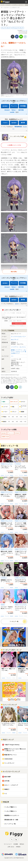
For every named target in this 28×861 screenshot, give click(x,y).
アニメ (21, 492)
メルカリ (5, 122)
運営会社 (22, 844)
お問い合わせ (11, 846)
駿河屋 (23, 122)
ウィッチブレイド (9, 763)
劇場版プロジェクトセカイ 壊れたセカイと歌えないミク (15, 749)
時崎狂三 (6, 789)
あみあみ (5, 106)
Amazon (7, 110)
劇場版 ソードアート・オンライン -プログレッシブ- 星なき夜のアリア (18, 351)
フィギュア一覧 (14, 621)
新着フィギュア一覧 (9, 445)
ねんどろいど (14, 339)
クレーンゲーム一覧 (10, 824)
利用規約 (18, 846)
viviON (12, 112)
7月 (9, 416)
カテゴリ (23, 401)
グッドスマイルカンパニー (18, 336)
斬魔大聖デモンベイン (10, 755)
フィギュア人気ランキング (12, 650)
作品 (13, 406)
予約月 (4, 416)
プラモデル (17, 463)
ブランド (14, 411)
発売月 (4, 421)
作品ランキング (8, 739)
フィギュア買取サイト (10, 811)
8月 (13, 416)
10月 (21, 416)
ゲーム (7, 463)
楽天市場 (21, 110)
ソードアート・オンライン (17, 5)
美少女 (2, 463)
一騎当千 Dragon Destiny (11, 744)
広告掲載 (15, 844)
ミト (12, 356)
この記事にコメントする (14, 145)
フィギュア (8, 5)
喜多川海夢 (7, 776)
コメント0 (25, 30)
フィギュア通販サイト (10, 807)
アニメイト (14, 106)
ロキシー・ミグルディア (11, 785)
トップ (2, 5)
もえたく (17, 303)
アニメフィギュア (6, 28)
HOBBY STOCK (5, 436)
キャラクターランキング (11, 771)
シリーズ (5, 406)
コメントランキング (10, 705)
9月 (17, 416)
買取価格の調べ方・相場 (11, 819)
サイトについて (8, 844)
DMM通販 (23, 106)
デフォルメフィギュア (17, 28)
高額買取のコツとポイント (11, 815)
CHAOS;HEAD (8, 759)
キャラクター (23, 406)
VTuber (17, 577)
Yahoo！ (14, 110)
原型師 (22, 411)
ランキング (14, 401)
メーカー (5, 411)
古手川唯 (6, 781)
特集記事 (6, 802)
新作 (4, 401)
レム (5, 793)
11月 (25, 416)
